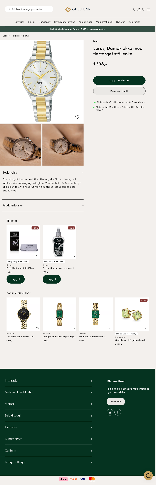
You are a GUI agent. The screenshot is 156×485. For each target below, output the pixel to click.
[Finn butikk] (134, 9)
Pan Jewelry (120, 337)
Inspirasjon (134, 21)
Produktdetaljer (12, 205)
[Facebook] (118, 412)
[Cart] (148, 9)
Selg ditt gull (13, 415)
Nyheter (120, 21)
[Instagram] (110, 412)
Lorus (95, 41)
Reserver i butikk (119, 91)
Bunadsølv (44, 21)
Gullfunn (10, 450)
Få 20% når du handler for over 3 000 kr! (69, 28)
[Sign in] (139, 9)
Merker (9, 404)
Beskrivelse (9, 172)
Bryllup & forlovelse (64, 21)
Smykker (19, 21)
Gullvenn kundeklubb (18, 392)
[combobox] (29, 9)
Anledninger (85, 21)
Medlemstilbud (104, 21)
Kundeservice (13, 439)
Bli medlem (116, 401)
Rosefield (10, 333)
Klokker (31, 21)
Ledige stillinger (15, 462)
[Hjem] (77, 9)
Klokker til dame (21, 35)
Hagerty (10, 265)
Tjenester (11, 427)
